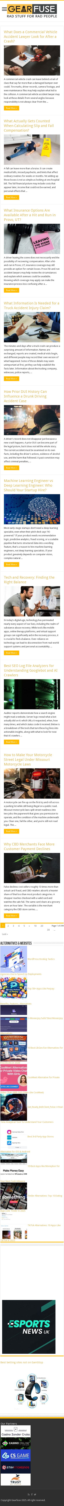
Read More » (11, 108)
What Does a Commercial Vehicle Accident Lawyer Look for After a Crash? (30, 36)
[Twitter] (35, 1494)
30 (48, 929)
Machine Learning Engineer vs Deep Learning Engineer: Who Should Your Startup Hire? (28, 485)
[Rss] (28, 1494)
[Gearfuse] (32, 10)
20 (42, 926)
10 (35, 926)
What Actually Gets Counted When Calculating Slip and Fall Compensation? (29, 126)
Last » (5, 934)
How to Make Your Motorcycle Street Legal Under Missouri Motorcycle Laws (28, 759)
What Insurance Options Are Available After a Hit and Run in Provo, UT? (30, 215)
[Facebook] (32, 1494)
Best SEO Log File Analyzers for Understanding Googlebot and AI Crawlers (30, 670)
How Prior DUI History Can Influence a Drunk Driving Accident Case (25, 396)
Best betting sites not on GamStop (21, 1362)
